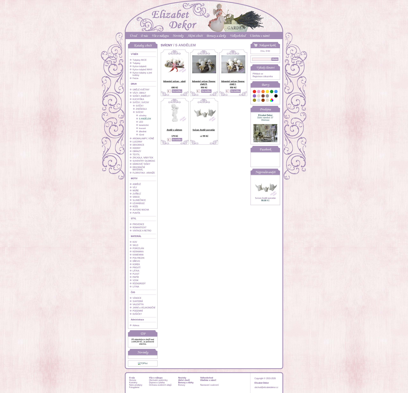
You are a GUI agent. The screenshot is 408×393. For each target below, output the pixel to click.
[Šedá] (267, 96)
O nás (144, 36)
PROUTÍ (136, 267)
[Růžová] (258, 92)
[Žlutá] (267, 92)
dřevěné (142, 131)
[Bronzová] (263, 100)
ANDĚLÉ (137, 184)
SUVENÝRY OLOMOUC (144, 161)
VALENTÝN (138, 304)
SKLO (135, 245)
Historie (132, 380)
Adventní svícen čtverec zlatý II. (203, 82)
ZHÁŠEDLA (141, 109)
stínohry (142, 115)
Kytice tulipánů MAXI (142, 69)
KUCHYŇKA (138, 99)
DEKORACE (138, 145)
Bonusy (181, 385)
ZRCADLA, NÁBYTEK (143, 157)
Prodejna (265, 109)
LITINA (136, 287)
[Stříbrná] (258, 100)
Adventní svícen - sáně (174, 81)
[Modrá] (276, 92)
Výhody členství (265, 67)
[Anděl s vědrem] (175, 121)
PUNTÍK (136, 213)
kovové (142, 128)
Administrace (137, 319)
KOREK (136, 264)
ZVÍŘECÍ (137, 194)
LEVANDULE (139, 203)
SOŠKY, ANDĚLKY (141, 96)
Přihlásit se (258, 73)
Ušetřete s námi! (260, 36)
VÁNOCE (137, 298)
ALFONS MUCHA (141, 210)
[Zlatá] (254, 100)
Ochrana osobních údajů (160, 385)
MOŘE (136, 190)
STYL (133, 218)
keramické (144, 125)
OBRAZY (137, 151)
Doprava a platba (157, 382)
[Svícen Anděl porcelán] (204, 121)
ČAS (133, 292)
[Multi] (271, 100)
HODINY (137, 148)
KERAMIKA (138, 251)
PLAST (136, 274)
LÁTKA (136, 271)
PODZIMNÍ (138, 311)
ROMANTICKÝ (139, 227)
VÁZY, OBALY (139, 93)
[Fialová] (254, 96)
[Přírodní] (267, 100)
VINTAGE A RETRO (142, 230)
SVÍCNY (140, 112)
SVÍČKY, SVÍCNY (141, 102)
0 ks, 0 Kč (265, 51)
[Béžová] (258, 96)
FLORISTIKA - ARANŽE (144, 173)
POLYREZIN (138, 258)
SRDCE (136, 197)
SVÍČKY (140, 106)
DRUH (134, 84)
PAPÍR (136, 277)
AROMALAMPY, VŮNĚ (143, 138)
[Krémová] (276, 100)
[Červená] (254, 92)
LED (141, 122)
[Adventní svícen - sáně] (175, 72)
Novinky (178, 36)
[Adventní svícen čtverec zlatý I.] (233, 72)
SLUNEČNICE (139, 200)
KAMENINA (138, 255)
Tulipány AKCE (140, 60)
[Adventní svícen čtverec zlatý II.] (204, 72)
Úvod (133, 36)
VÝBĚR (134, 54)
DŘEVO (136, 261)
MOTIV (134, 178)
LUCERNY (137, 142)
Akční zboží (194, 36)
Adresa (136, 325)
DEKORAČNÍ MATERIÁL (139, 168)
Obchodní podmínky (158, 380)
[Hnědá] (263, 96)
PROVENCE (138, 224)
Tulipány (136, 63)
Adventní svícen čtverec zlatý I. (233, 82)
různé (141, 135)
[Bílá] (271, 96)
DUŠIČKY (137, 314)
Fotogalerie (134, 387)
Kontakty (133, 382)
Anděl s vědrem (174, 130)
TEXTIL (136, 154)
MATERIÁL (136, 236)
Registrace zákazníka (263, 76)
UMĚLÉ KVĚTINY (141, 89)
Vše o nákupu (160, 36)
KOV (135, 242)
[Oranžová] (263, 92)
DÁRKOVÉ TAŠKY (141, 164)
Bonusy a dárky (216, 36)
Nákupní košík (267, 45)
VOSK (135, 280)
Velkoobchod (238, 36)
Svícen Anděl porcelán (204, 130)
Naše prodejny (135, 385)
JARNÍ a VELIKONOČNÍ (144, 307)
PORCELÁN (138, 248)
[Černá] (276, 96)
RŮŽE (135, 206)
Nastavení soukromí (209, 385)
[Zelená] (271, 92)
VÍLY (135, 187)
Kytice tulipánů (139, 66)
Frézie (135, 78)
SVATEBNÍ (138, 301)
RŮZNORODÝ (139, 283)
